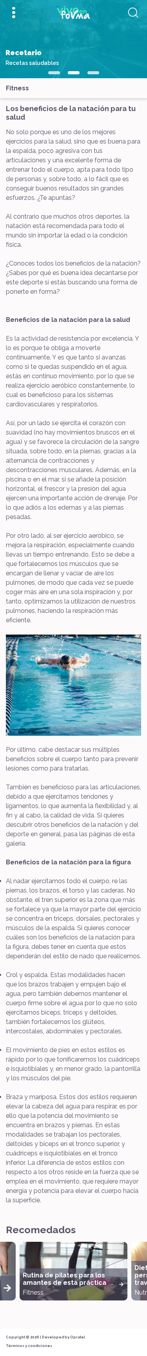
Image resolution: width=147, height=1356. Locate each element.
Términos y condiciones (29, 1346)
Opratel (77, 1337)
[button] (54, 72)
